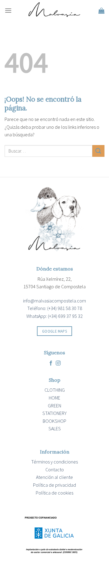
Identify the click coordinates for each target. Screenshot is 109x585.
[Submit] (98, 151)
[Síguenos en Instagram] (58, 363)
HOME (54, 398)
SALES (54, 428)
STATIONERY (54, 413)
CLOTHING (55, 390)
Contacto (54, 469)
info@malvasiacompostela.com (54, 301)
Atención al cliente (54, 477)
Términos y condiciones (54, 462)
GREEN (54, 406)
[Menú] (8, 10)
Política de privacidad (54, 485)
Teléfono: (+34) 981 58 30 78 (54, 308)
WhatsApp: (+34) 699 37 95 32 (54, 316)
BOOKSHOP (54, 421)
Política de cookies (54, 493)
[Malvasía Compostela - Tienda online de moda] (55, 10)
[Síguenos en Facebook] (50, 363)
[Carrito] (101, 10)
